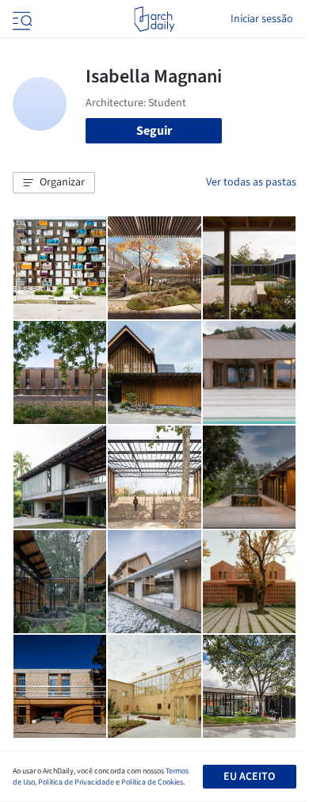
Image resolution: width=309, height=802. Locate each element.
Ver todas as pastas (251, 182)
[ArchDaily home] (154, 19)
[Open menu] (21, 19)
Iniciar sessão (262, 19)
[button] (54, 183)
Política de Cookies (152, 782)
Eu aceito (249, 777)
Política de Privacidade (76, 782)
